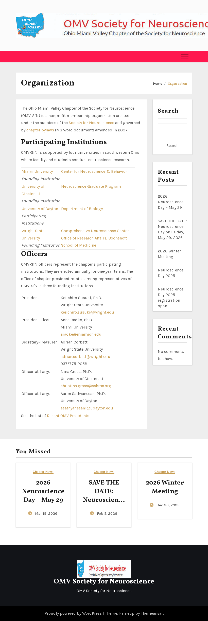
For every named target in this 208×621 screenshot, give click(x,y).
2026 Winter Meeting (165, 487)
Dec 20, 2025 (168, 505)
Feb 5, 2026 (107, 513)
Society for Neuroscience (91, 122)
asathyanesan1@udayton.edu (87, 408)
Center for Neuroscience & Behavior (94, 171)
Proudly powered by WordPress (74, 613)
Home (157, 83)
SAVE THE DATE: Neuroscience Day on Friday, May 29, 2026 (104, 500)
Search (168, 111)
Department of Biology (82, 208)
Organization (177, 83)
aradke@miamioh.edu (81, 334)
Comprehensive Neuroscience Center (95, 230)
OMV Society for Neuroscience (104, 581)
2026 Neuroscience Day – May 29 (170, 202)
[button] (20, 56)
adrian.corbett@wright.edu (85, 356)
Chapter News (43, 472)
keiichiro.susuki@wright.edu (87, 312)
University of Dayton (40, 208)
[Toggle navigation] (185, 57)
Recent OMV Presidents (68, 415)
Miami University (37, 171)
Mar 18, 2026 (46, 513)
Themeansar (152, 613)
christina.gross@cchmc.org (86, 385)
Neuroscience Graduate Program (91, 186)
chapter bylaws (40, 130)
